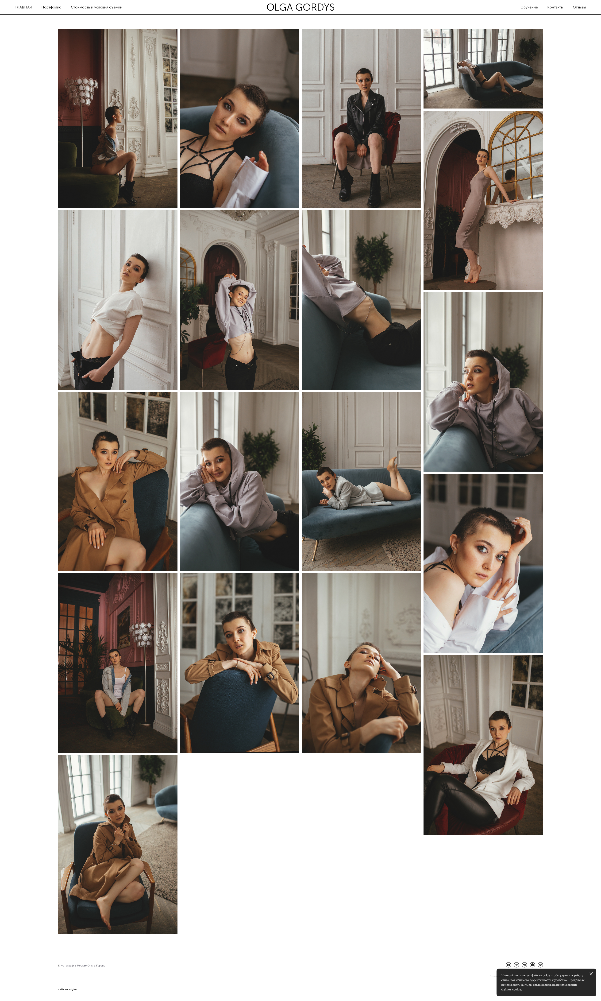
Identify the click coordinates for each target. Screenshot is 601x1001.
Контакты (555, 7)
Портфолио (51, 7)
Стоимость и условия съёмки (96, 7)
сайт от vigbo (67, 989)
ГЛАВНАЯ (23, 7)
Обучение (529, 7)
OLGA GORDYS (300, 7)
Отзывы (579, 7)
